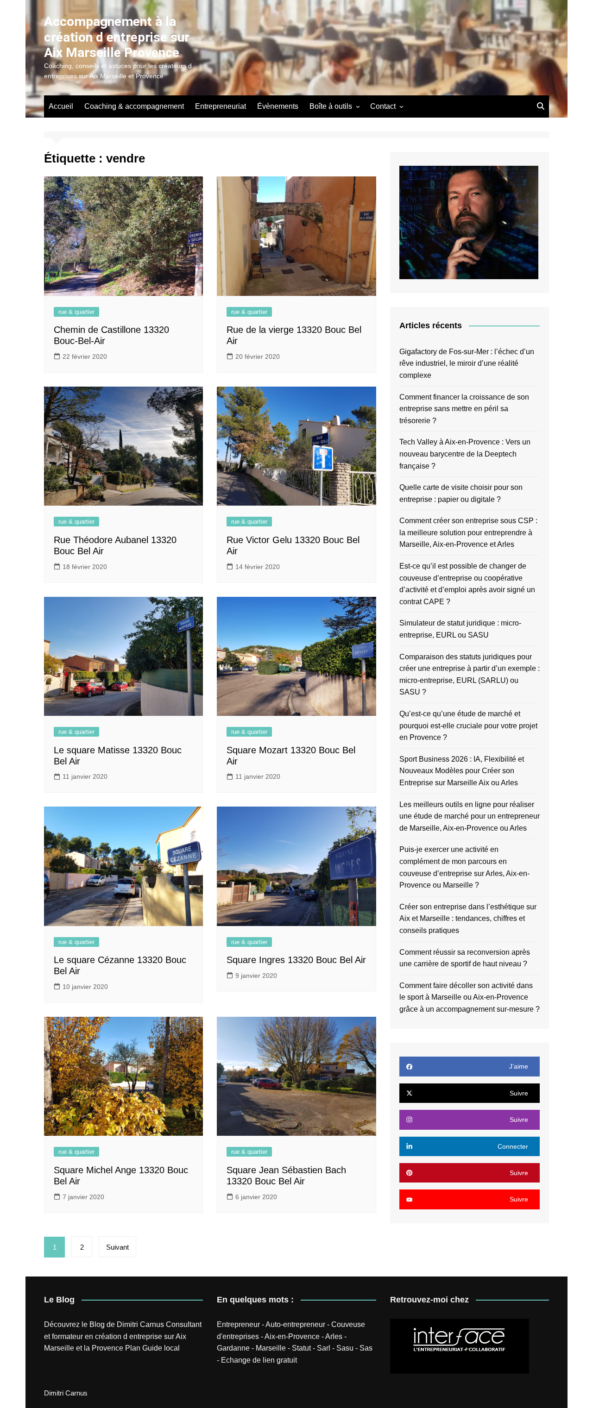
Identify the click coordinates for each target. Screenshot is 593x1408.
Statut (301, 1348)
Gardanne (233, 1348)
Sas (366, 1348)
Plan (132, 1348)
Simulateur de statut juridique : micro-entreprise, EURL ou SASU (460, 629)
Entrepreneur (238, 1324)
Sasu (344, 1348)
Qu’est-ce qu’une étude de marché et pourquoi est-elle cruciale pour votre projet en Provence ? (468, 725)
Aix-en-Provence (292, 1336)
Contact (383, 106)
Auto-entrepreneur (295, 1324)
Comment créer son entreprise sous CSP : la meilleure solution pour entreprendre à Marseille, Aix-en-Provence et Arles (468, 532)
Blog (97, 1324)
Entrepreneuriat (220, 106)
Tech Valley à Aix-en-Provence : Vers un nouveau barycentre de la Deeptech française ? (464, 453)
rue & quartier (76, 311)
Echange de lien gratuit (259, 1360)
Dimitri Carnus (140, 1324)
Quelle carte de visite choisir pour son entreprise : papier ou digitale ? (461, 493)
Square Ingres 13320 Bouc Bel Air (296, 960)
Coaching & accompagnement (134, 106)
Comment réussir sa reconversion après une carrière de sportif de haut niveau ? (464, 958)
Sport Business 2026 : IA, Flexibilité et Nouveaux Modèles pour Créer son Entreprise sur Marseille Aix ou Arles (461, 771)
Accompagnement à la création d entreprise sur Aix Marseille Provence (116, 37)
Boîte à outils (330, 106)
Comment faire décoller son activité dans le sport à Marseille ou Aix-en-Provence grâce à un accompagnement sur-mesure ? (469, 997)
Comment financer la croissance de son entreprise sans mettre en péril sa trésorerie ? (464, 409)
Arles (333, 1336)
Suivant (117, 1247)
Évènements (277, 106)
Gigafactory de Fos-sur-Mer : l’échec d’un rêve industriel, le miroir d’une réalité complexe (466, 363)
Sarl (323, 1348)
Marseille (271, 1348)
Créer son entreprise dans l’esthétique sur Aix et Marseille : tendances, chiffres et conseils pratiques (467, 918)
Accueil (61, 106)
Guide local (161, 1348)
